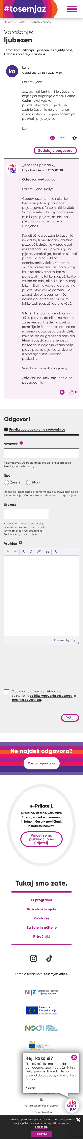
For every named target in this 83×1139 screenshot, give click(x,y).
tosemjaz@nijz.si (56, 974)
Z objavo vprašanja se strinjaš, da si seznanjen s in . (44, 695)
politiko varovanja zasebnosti (51, 695)
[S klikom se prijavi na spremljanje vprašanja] (74, 138)
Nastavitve (41, 1133)
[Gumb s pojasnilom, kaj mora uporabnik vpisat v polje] (21, 443)
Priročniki (41, 936)
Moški (36, 482)
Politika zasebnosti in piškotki (41, 1105)
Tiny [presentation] (73, 640)
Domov (8, 21)
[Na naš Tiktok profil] (49, 958)
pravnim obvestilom (26, 699)
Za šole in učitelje (42, 927)
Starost (10, 504)
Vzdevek (11, 444)
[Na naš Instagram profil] (33, 958)
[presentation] (8, 552)
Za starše (41, 918)
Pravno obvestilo (41, 1112)
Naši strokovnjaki (41, 909)
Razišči (22, 21)
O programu (41, 900)
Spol (7, 475)
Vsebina (10, 543)
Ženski (15, 482)
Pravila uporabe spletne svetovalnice (37, 429)
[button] (8, 552)
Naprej (30, 1087)
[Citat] (52, 138)
